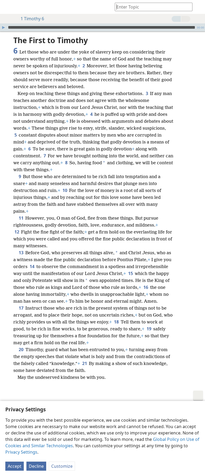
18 (117, 322)
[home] (8, 7)
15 (131, 273)
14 (32, 266)
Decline (36, 466)
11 (21, 218)
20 (21, 349)
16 (146, 287)
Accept (14, 466)
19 (149, 329)
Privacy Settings (21, 452)
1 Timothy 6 (32, 19)
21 (85, 363)
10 (65, 190)
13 (21, 253)
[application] (102, 27)
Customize (62, 466)
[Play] (3, 27)
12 (17, 232)
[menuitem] (8, 7)
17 (21, 308)
